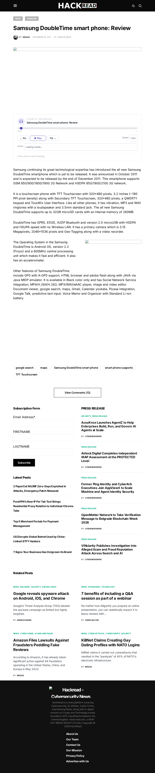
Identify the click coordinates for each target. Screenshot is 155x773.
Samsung (32, 18)
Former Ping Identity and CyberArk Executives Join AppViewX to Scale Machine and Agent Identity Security (107, 487)
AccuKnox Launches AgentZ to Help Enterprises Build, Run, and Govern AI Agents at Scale (108, 426)
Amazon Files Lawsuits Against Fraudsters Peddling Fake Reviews (41, 645)
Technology (108, 587)
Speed (125, 137)
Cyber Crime (26, 633)
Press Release (99, 416)
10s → (53, 138)
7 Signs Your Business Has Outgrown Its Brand (42, 552)
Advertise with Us (77, 761)
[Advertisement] (77, 330)
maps (43, 367)
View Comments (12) (77, 392)
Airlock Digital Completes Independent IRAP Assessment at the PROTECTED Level (109, 457)
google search (24, 367)
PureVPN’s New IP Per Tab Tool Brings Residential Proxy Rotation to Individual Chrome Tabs (43, 506)
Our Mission (74, 750)
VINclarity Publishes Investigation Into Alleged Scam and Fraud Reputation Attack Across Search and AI (108, 549)
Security (86, 416)
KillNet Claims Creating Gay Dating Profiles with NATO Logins (110, 642)
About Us (72, 733)
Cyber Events (112, 633)
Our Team (72, 739)
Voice (20, 146)
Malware (25, 587)
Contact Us (73, 744)
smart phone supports (119, 367)
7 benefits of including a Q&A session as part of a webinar (107, 596)
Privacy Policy (75, 755)
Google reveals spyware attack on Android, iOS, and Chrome (41, 596)
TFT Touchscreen (26, 374)
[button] (15, 5)
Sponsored (94, 587)
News (18, 18)
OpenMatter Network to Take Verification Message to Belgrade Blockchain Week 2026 (111, 518)
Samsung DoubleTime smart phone (76, 367)
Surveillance (49, 587)
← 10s (23, 138)
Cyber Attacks (96, 633)
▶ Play (37, 138)
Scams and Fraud (44, 633)
